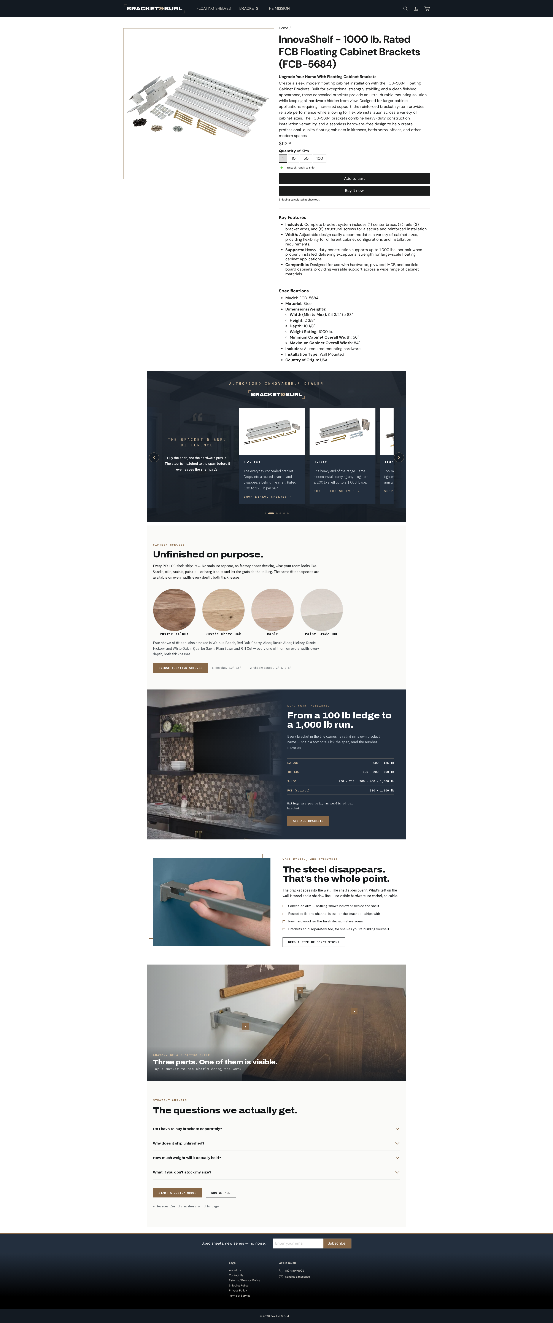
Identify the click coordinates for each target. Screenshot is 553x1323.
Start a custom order (178, 1193)
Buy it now (354, 190)
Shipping (284, 199)
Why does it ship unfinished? (178, 1143)
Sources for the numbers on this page (187, 1206)
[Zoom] (199, 104)
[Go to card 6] (288, 513)
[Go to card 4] (280, 513)
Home (283, 28)
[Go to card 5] (284, 513)
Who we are (220, 1193)
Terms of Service (239, 1296)
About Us (235, 1270)
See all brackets (308, 821)
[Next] (399, 457)
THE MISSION (278, 8)
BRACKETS (248, 8)
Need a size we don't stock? (314, 942)
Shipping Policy (238, 1285)
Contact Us (236, 1275)
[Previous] (154, 457)
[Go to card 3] (275, 513)
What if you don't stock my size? (182, 1172)
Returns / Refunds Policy (244, 1280)
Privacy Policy (238, 1290)
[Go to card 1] (265, 513)
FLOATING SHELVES (214, 8)
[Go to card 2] (269, 513)
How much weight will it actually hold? (187, 1158)
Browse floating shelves (180, 668)
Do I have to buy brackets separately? (187, 1129)
